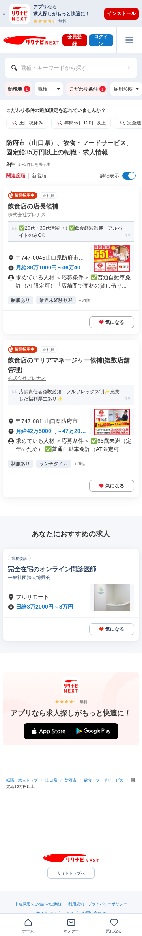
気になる (114, 322)
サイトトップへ (71, 873)
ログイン (101, 40)
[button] (75, 13)
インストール (121, 13)
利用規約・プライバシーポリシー (97, 904)
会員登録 (74, 40)
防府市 (71, 780)
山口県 (51, 780)
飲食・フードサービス (103, 780)
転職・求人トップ (22, 780)
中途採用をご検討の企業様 (38, 904)
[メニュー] (129, 40)
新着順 (39, 175)
